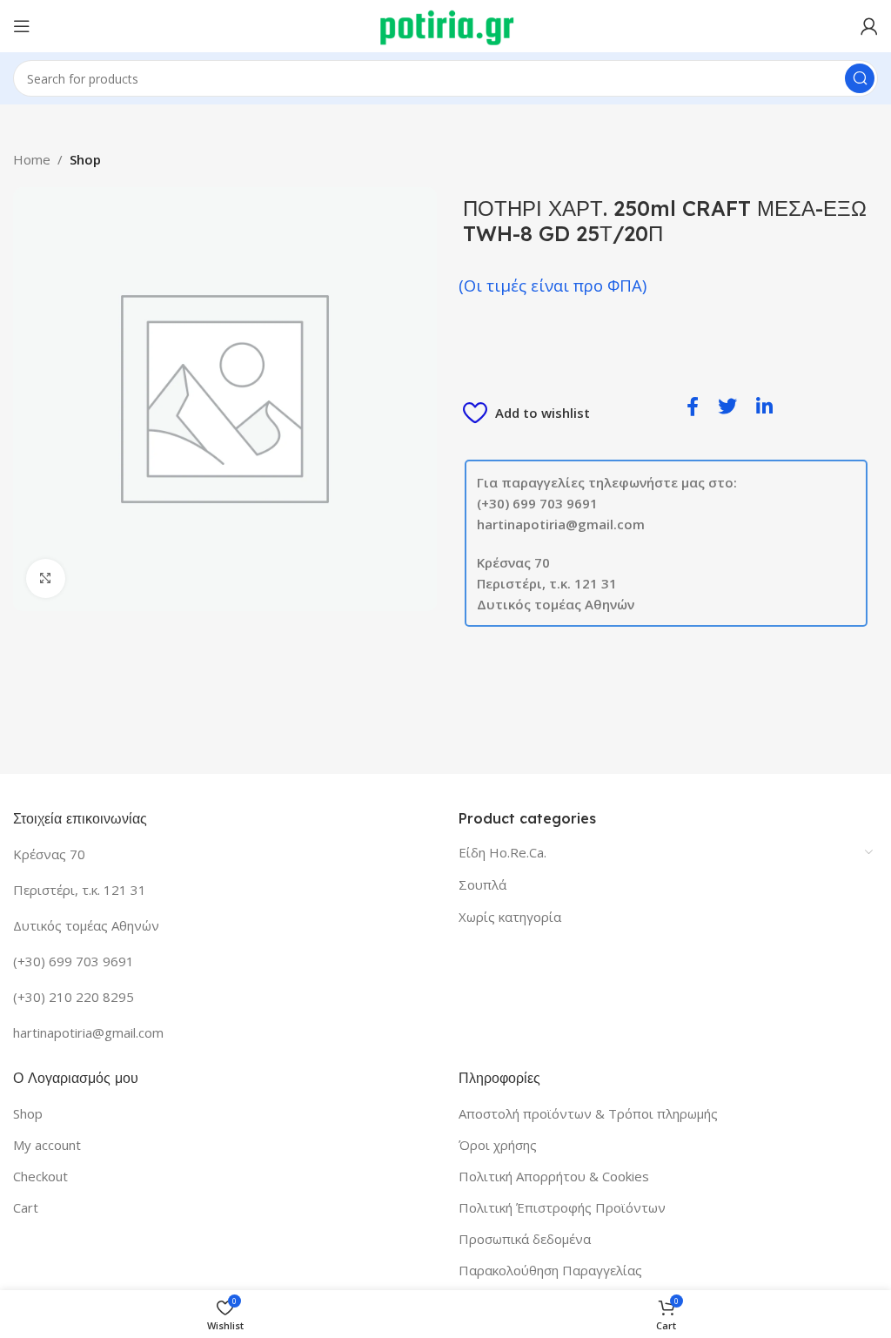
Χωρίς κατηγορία (510, 916)
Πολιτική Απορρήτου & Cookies (554, 1176)
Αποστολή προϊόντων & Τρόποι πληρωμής (588, 1113)
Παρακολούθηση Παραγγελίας (550, 1270)
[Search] (859, 78)
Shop (85, 159)
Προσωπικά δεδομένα (525, 1238)
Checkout (40, 1176)
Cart (25, 1207)
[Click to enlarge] (45, 578)
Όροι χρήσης (498, 1144)
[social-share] (693, 405)
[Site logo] (446, 24)
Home (31, 159)
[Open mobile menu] (21, 26)
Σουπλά (482, 884)
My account (47, 1144)
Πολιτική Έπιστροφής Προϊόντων (562, 1207)
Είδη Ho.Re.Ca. (502, 852)
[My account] (869, 26)
